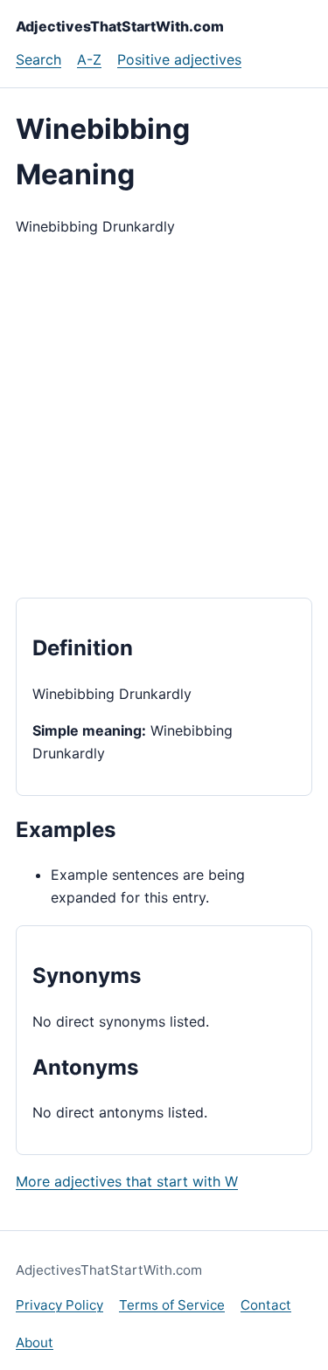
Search (38, 59)
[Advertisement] (164, 418)
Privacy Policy (59, 1305)
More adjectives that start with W (127, 1181)
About (34, 1342)
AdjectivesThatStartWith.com (120, 26)
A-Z (89, 59)
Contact (266, 1305)
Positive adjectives (179, 59)
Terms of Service (172, 1305)
